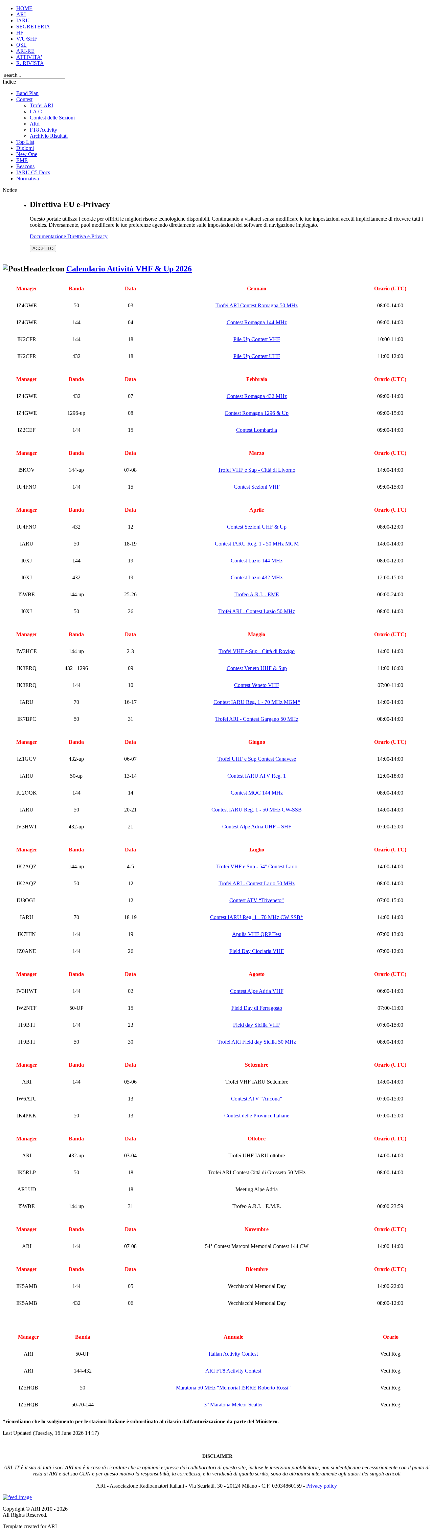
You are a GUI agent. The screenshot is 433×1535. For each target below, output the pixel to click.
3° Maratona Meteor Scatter (233, 1404)
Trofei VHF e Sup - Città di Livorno (256, 470)
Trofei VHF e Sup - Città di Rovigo (257, 651)
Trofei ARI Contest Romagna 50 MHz (256, 305)
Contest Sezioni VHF (257, 487)
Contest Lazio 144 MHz (256, 560)
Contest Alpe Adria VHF (256, 991)
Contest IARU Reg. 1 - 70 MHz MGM (256, 702)
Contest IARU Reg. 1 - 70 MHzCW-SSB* (256, 917)
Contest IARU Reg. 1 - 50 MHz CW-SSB (256, 810)
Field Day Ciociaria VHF (256, 951)
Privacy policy (321, 1486)
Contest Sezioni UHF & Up (257, 527)
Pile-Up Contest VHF (256, 339)
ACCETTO (42, 248)
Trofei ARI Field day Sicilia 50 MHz (257, 1042)
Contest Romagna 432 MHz (257, 396)
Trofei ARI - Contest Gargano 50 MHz (256, 719)
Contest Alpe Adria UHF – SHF (256, 826)
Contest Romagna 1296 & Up (257, 413)
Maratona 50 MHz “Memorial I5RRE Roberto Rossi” (233, 1388)
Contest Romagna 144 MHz (257, 322)
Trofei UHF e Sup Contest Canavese (257, 759)
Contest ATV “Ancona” (256, 1099)
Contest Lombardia (256, 430)
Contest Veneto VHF (256, 685)
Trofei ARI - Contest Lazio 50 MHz (256, 611)
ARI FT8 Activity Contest (233, 1371)
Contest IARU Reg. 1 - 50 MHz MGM (257, 544)
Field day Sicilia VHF (256, 1025)
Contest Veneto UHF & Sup (257, 668)
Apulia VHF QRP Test (256, 934)
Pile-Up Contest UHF (256, 356)
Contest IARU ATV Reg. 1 (256, 776)
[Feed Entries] (17, 1497)
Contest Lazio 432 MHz (256, 577)
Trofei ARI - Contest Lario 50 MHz (257, 883)
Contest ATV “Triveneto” (256, 900)
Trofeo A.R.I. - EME (256, 594)
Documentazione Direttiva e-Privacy (69, 236)
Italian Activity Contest (233, 1354)
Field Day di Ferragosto (256, 1008)
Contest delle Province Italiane (256, 1115)
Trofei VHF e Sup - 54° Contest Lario (256, 866)
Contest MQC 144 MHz (257, 793)
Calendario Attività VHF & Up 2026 (129, 268)
